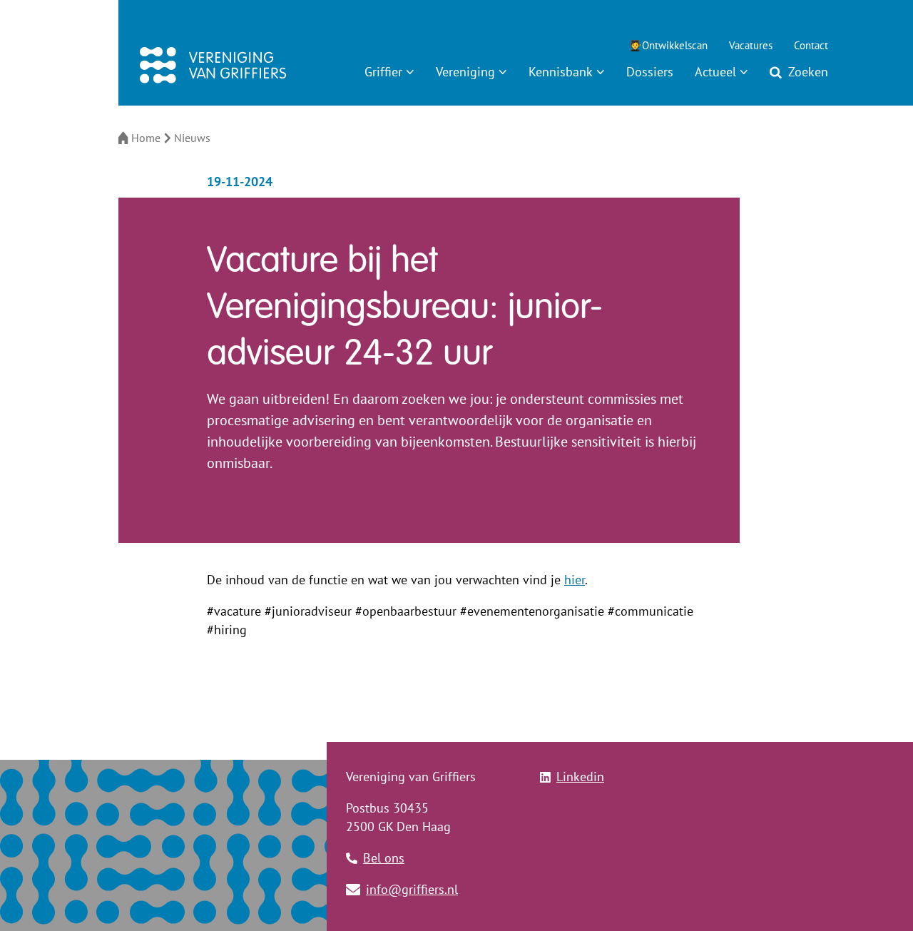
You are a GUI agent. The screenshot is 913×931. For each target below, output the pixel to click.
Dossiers (649, 71)
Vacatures (750, 45)
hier (574, 579)
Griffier (383, 71)
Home (145, 138)
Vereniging (465, 71)
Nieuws (192, 138)
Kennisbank (561, 71)
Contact (811, 45)
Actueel (715, 71)
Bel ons (383, 858)
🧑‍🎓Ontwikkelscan (668, 45)
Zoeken (808, 71)
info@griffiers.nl (412, 889)
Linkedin (580, 776)
